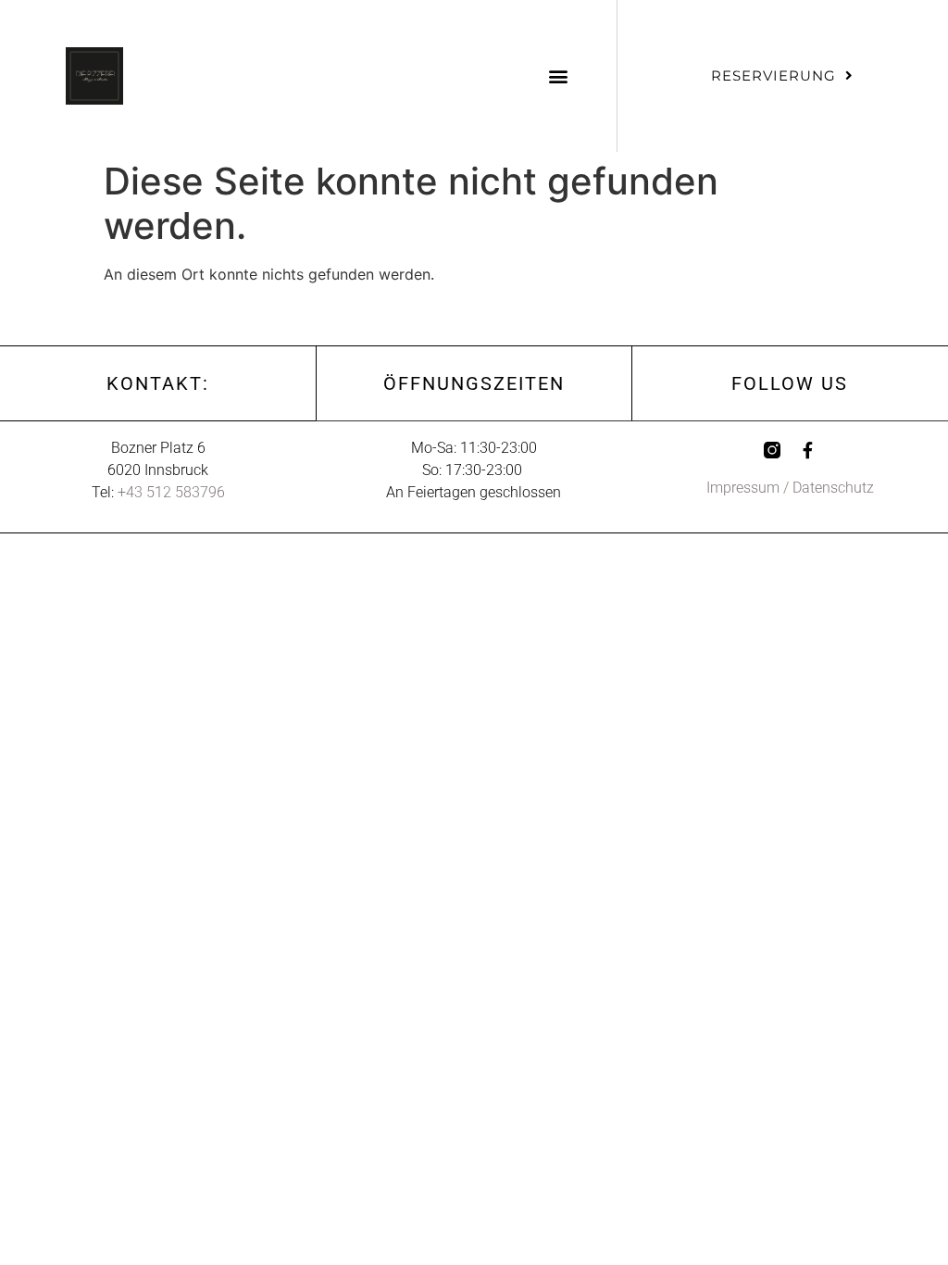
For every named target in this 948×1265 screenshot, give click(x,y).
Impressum (743, 487)
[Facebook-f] (807, 450)
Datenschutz (833, 487)
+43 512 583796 (171, 492)
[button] (558, 75)
